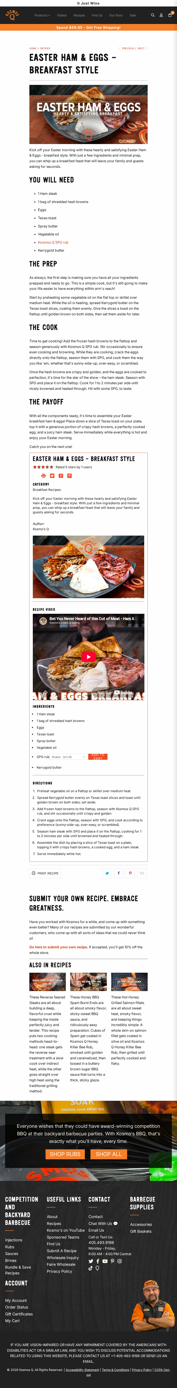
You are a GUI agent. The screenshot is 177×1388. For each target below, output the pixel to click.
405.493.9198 (101, 1242)
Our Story (116, 15)
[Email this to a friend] (141, 873)
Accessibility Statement (82, 1370)
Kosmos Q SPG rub (53, 242)
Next (141, 48)
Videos (62, 15)
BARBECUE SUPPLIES (143, 1204)
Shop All (109, 1154)
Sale (133, 15)
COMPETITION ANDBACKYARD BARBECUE (21, 1211)
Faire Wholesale (61, 1264)
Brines (10, 1260)
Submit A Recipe (61, 1250)
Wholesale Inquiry (63, 1257)
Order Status (16, 1307)
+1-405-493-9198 (125, 1356)
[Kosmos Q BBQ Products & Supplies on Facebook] (97, 1261)
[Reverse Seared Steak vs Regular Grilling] (47, 982)
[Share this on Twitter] (107, 873)
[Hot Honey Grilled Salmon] (129, 982)
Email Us (96, 1230)
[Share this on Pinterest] (130, 873)
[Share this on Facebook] (118, 873)
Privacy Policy (59, 1271)
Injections (13, 1240)
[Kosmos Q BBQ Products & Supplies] (12, 15)
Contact (95, 1216)
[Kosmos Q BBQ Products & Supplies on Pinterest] (112, 1261)
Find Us (97, 15)
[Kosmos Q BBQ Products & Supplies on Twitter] (90, 1261)
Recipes (79, 15)
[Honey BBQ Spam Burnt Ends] (88, 982)
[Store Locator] (97, 1268)
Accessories (141, 1224)
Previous (128, 48)
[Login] (161, 15)
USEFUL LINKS (64, 1200)
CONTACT (99, 1200)
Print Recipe (47, 873)
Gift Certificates (19, 1314)
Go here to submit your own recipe (58, 947)
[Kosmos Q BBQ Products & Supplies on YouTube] (105, 1261)
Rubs (9, 1247)
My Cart (12, 1320)
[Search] (153, 15)
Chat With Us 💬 (103, 1223)
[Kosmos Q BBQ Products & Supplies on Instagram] (119, 1261)
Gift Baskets (141, 1231)
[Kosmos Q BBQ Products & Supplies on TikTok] (90, 1268)
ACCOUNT (16, 1283)
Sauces (11, 1253)
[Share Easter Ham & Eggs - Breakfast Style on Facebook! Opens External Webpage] (61, 477)
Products (41, 15)
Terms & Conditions (115, 1370)
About (52, 1216)
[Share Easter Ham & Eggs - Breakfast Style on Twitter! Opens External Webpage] (52, 477)
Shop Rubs (65, 1154)
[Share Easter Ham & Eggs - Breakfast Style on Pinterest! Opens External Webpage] (69, 477)
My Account (16, 1300)
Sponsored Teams (63, 1237)
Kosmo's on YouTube (66, 1230)
